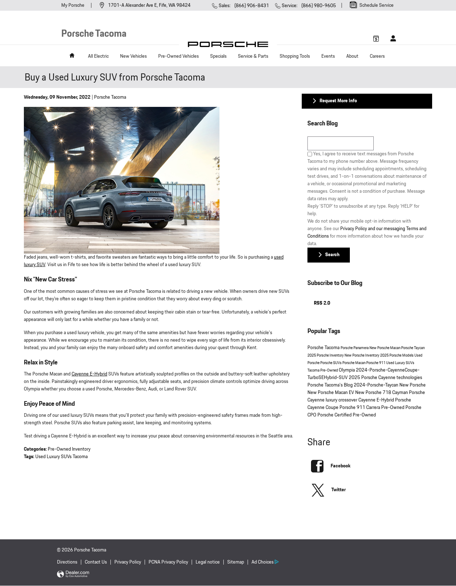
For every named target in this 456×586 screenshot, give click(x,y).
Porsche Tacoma (110, 97)
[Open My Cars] (391, 38)
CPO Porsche (321, 415)
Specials (218, 56)
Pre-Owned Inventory (69, 449)
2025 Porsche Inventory (325, 355)
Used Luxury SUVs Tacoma (61, 456)
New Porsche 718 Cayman (382, 392)
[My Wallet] (376, 38)
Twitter (338, 489)
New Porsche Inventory (362, 355)
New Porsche (412, 385)
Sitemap (235, 562)
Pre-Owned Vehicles (178, 56)
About (352, 56)
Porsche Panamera (355, 348)
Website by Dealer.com (73, 574)
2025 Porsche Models (397, 355)
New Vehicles (133, 56)
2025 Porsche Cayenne (373, 377)
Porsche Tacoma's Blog (330, 385)
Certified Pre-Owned (355, 415)
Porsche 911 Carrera (360, 407)
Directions (67, 562)
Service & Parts (253, 56)
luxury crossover (342, 400)
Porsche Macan (354, 363)
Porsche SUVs (331, 363)
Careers (377, 56)
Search (332, 254)
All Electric (98, 56)
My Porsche (73, 5)
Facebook (341, 466)
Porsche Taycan (413, 348)
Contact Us (96, 562)
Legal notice (208, 562)
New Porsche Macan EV (331, 392)
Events (328, 56)
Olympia (347, 370)
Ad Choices (263, 562)
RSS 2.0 (321, 303)
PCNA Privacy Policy (168, 562)
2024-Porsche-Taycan (376, 385)
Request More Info (338, 100)
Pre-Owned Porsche (401, 407)
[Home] (228, 46)
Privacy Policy (127, 562)
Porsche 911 (376, 363)
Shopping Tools (295, 56)
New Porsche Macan (385, 348)
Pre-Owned (329, 370)
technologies (409, 377)
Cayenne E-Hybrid (89, 374)
